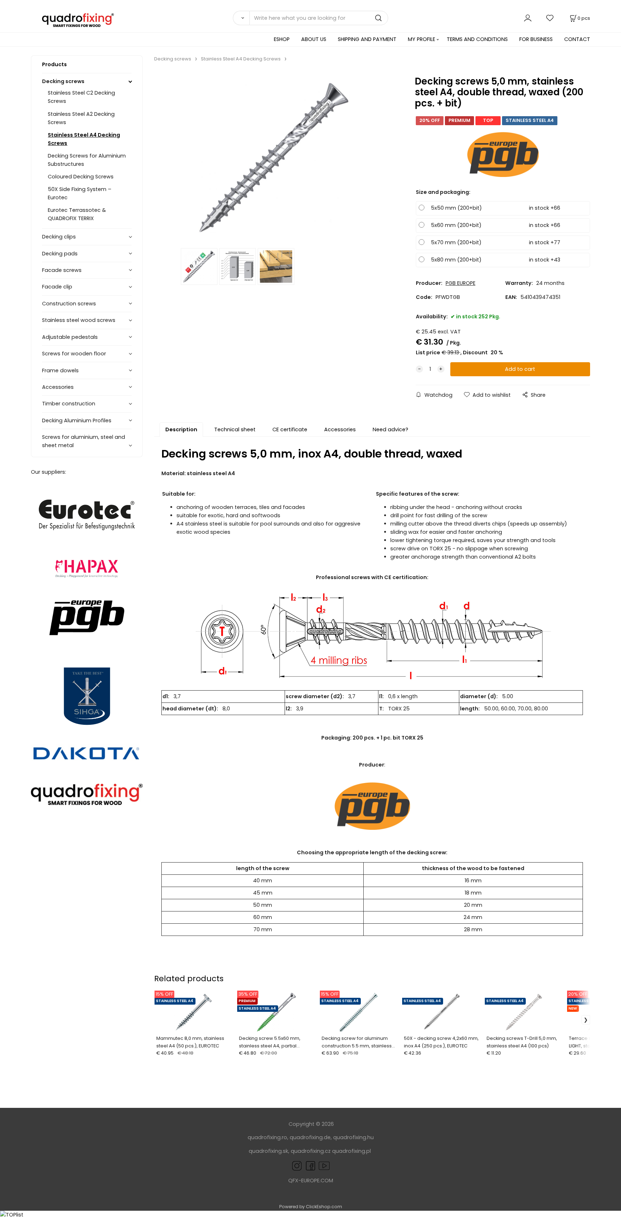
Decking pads (60, 253)
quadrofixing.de (310, 1137)
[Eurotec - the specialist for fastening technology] (87, 515)
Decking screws (63, 81)
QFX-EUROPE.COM (310, 1180)
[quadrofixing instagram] (296, 1165)
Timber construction (68, 403)
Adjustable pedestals (70, 337)
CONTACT (577, 39)
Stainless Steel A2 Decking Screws (81, 118)
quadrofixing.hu (353, 1137)
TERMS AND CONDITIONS (477, 39)
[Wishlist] (550, 17)
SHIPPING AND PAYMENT (367, 39)
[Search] (241, 18)
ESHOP (282, 39)
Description (181, 429)
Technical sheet (235, 429)
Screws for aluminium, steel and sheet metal (83, 441)
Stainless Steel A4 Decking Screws (84, 139)
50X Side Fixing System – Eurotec (79, 193)
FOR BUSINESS (536, 39)
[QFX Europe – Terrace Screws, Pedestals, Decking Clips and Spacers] (87, 794)
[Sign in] (528, 17)
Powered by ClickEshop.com (310, 1207)
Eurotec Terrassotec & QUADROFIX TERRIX (77, 214)
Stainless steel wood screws (78, 320)
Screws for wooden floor (74, 353)
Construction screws (69, 303)
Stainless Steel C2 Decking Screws (81, 97)
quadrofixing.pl (351, 1151)
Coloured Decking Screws (81, 176)
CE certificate (289, 429)
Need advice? (390, 429)
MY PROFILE (421, 39)
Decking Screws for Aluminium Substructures (87, 160)
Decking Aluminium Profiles (76, 420)
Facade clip (57, 286)
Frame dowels (60, 370)
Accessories (58, 387)
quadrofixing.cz (311, 1151)
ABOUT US (313, 39)
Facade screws (62, 270)
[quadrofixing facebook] (309, 1165)
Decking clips (59, 236)
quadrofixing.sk (268, 1151)
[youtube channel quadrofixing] (324, 1165)
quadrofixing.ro (267, 1137)
